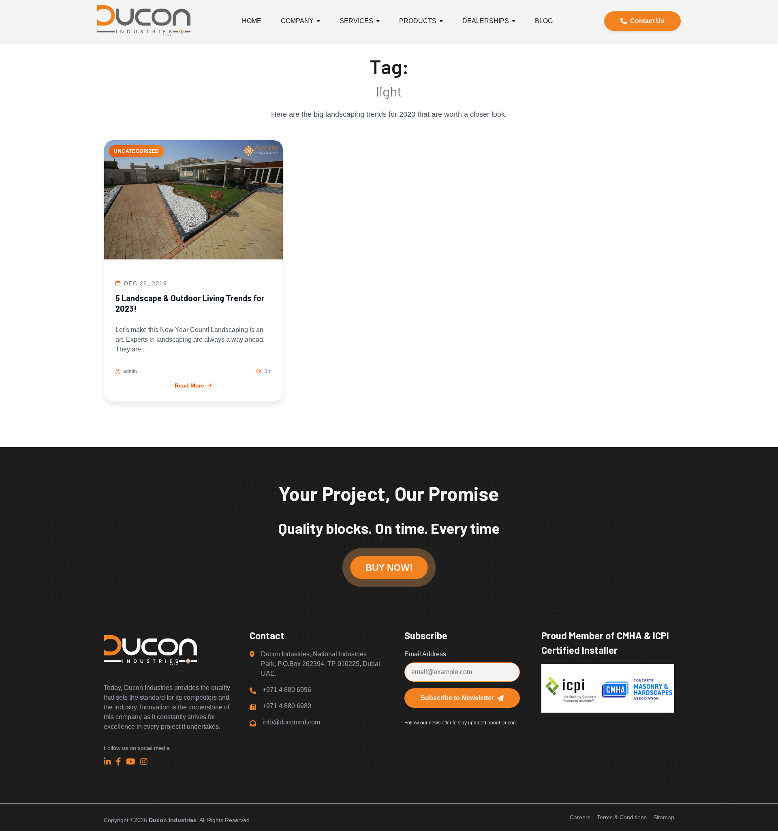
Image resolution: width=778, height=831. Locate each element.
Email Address (425, 654)
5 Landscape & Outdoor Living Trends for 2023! (190, 303)
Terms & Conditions (622, 817)
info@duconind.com (291, 722)
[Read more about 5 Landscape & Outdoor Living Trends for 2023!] (193, 201)
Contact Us (647, 20)
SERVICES (356, 20)
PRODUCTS (417, 20)
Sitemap (663, 817)
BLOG (544, 20)
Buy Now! (389, 567)
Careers (580, 817)
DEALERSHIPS (485, 20)
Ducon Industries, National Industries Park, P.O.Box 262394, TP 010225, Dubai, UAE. (321, 664)
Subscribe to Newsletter (457, 697)
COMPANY (297, 20)
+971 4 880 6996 (287, 689)
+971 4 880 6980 (287, 705)
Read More (189, 385)
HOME (251, 20)
